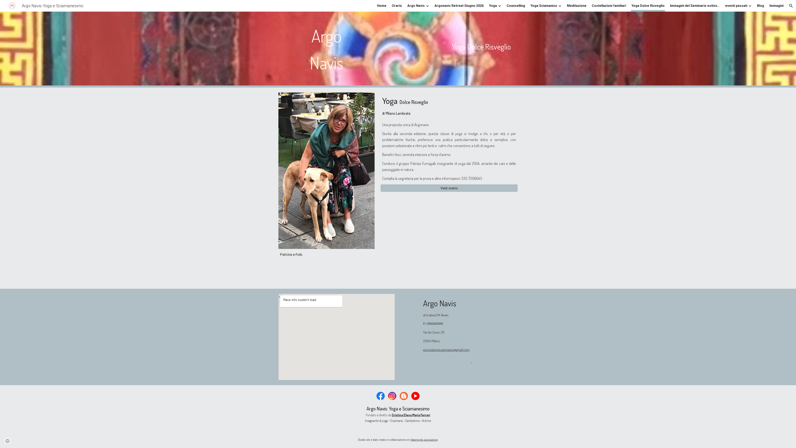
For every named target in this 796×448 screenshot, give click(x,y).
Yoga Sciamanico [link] (543, 6)
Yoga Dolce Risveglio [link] (648, 6)
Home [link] (381, 6)
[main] (326, 49)
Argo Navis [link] (416, 6)
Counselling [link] (516, 6)
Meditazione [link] (576, 6)
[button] (791, 6)
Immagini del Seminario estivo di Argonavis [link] (695, 6)
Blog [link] (760, 6)
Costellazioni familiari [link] (609, 6)
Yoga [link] (493, 6)
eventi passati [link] (736, 6)
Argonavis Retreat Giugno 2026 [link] (459, 6)
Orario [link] (397, 6)
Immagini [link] (776, 6)
